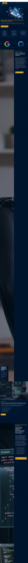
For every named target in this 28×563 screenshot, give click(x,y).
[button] (18, 2)
